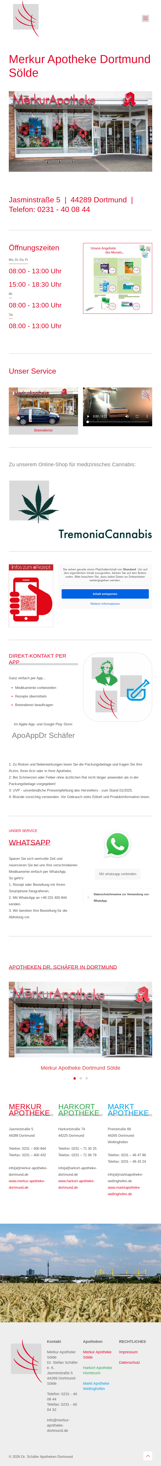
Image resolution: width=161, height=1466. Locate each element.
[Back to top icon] (147, 1456)
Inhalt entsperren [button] (105, 593)
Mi (10, 294)
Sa (11, 314)
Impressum (128, 1352)
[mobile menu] (145, 18)
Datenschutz (129, 1362)
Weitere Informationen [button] (105, 603)
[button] (117, 897)
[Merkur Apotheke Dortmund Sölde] (26, 18)
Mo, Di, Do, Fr (18, 259)
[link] (117, 278)
